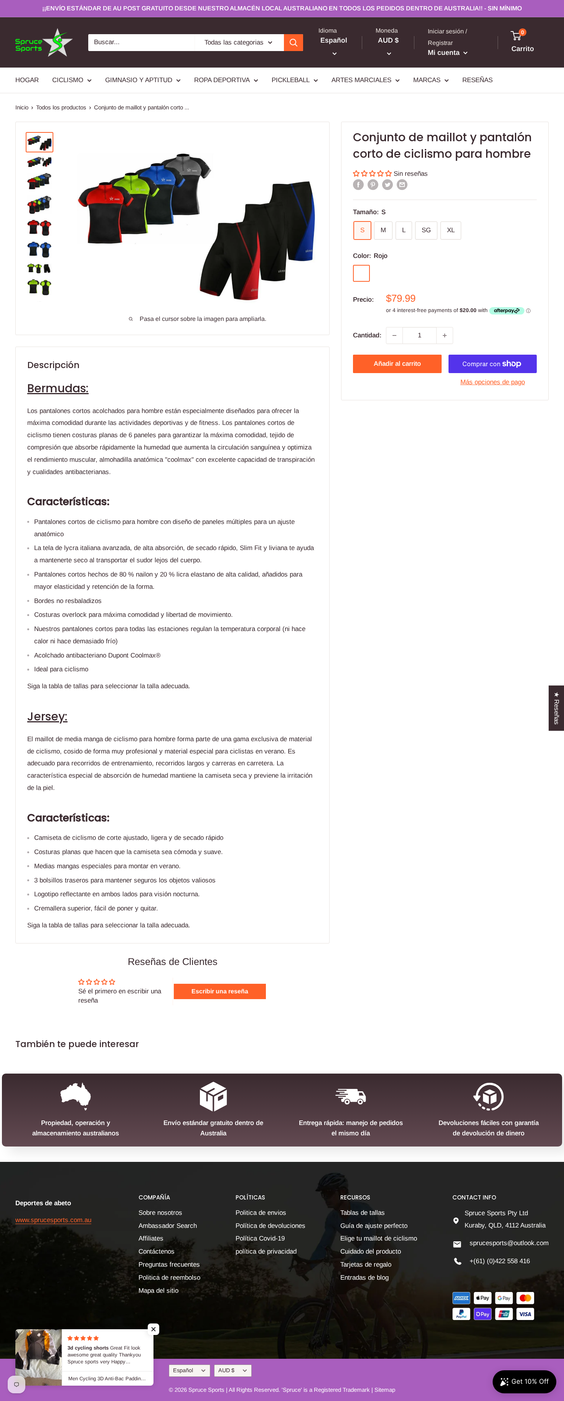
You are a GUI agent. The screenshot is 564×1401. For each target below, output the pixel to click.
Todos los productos (61, 107)
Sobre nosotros (160, 1212)
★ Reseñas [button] (556, 708)
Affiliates (151, 1238)
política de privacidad (266, 1251)
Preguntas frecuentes (169, 1264)
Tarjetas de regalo (365, 1264)
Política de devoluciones (270, 1225)
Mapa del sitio (158, 1290)
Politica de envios (261, 1212)
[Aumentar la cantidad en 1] (445, 335)
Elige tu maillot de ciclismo (378, 1238)
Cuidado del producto (370, 1251)
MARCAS (426, 80)
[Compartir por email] (402, 184)
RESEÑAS (477, 80)
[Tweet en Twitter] (387, 184)
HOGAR (27, 80)
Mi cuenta (445, 52)
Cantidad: (367, 335)
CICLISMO (67, 80)
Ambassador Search (168, 1225)
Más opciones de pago (492, 382)
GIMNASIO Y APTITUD (138, 80)
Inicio (21, 107)
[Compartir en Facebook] (358, 184)
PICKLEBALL (291, 80)
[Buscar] (293, 42)
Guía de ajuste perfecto (373, 1225)
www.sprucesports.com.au (53, 1220)
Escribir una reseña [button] (219, 991)
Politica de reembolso (169, 1277)
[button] (373, 173)
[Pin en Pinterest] (373, 184)
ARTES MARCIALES (361, 80)
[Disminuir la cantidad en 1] (394, 335)
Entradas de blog (364, 1277)
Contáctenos (157, 1251)
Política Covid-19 (260, 1238)
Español (183, 1370)
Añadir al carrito (397, 363)
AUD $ (226, 1370)
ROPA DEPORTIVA (222, 80)
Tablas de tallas (362, 1212)
